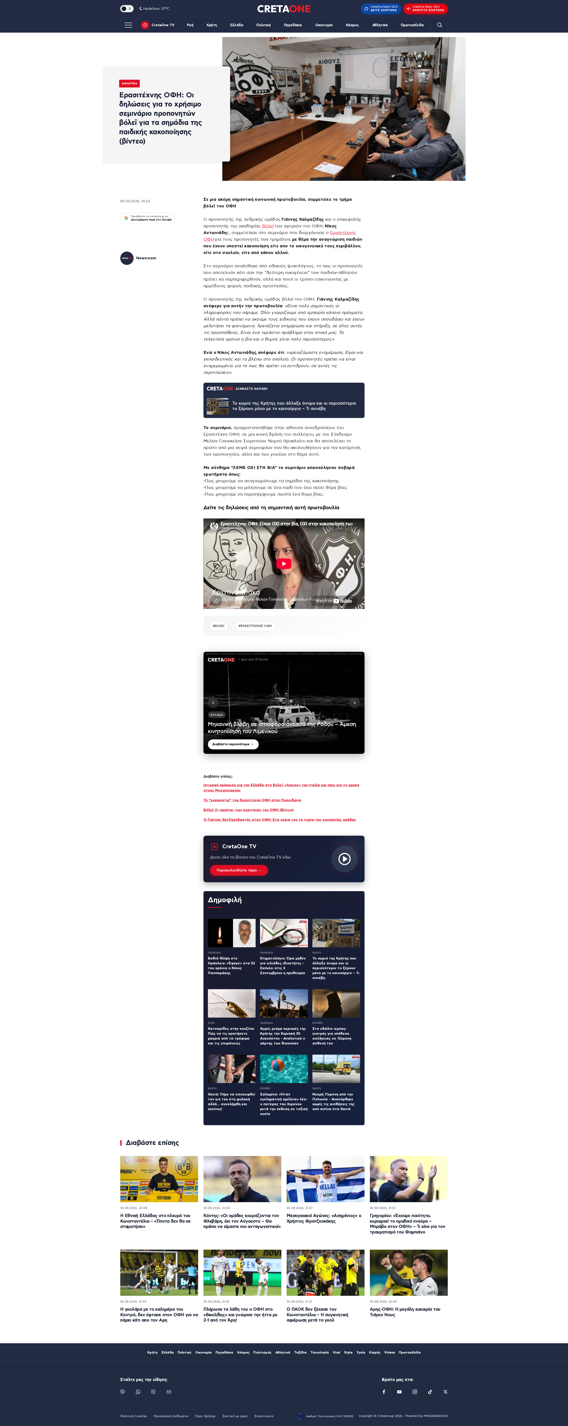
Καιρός (374, 1352)
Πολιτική (263, 25)
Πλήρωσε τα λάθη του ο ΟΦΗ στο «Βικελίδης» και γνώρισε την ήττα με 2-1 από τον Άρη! (240, 1314)
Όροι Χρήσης (205, 1416)
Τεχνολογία (320, 1352)
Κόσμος (352, 25)
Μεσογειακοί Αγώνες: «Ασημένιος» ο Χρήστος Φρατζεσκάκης (324, 1218)
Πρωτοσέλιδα (412, 25)
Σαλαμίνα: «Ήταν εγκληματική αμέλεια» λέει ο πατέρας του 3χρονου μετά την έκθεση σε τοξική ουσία (284, 1104)
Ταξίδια (300, 1352)
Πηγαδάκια (293, 25)
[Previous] (213, 702)
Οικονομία (324, 25)
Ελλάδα (236, 25)
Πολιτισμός (262, 1352)
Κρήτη (212, 25)
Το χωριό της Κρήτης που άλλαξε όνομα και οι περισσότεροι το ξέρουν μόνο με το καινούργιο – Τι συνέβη (294, 406)
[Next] (354, 702)
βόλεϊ (268, 226)
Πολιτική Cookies (133, 1416)
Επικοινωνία (263, 1416)
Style (348, 1352)
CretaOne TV (163, 25)
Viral (336, 1352)
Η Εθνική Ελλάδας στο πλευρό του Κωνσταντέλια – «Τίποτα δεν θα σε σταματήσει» (155, 1221)
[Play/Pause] (284, 703)
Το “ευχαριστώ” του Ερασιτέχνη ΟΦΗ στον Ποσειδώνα (252, 800)
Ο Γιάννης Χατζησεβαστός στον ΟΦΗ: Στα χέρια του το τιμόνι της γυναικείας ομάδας (279, 819)
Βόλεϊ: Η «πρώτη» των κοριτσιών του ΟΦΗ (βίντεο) (248, 810)
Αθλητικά (380, 25)
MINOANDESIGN (436, 1416)
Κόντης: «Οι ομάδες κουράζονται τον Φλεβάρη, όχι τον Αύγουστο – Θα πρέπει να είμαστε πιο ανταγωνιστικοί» (242, 1221)
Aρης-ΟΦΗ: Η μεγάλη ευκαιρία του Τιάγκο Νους (405, 1312)
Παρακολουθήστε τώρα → (239, 870)
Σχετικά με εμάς (235, 1416)
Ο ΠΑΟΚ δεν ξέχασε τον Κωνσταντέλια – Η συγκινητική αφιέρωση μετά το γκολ (317, 1314)
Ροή (190, 25)
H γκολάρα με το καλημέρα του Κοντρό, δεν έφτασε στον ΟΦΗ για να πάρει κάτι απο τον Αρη (159, 1314)
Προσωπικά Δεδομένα (171, 1416)
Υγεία (361, 1352)
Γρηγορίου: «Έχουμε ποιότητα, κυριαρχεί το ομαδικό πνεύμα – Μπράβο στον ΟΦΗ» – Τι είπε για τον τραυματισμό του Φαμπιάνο (407, 1224)
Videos (389, 1352)
